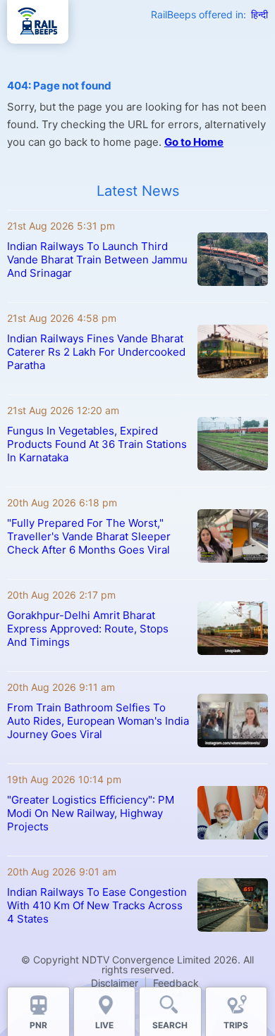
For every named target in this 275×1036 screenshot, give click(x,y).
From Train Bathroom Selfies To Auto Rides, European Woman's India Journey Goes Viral (98, 721)
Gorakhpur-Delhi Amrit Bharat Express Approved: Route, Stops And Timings (88, 629)
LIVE (104, 1025)
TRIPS (236, 1025)
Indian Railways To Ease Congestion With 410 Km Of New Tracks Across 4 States (97, 905)
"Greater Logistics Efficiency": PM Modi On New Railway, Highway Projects (90, 813)
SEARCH (170, 1025)
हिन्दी (259, 14)
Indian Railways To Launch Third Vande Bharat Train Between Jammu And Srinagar (97, 259)
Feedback (176, 983)
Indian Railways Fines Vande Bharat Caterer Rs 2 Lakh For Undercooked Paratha (96, 352)
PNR (38, 1025)
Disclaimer (114, 983)
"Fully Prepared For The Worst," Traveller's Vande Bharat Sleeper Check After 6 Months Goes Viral (89, 536)
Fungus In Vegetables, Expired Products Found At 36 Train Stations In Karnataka (97, 444)
